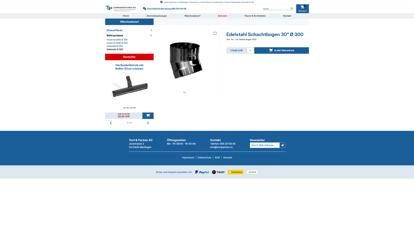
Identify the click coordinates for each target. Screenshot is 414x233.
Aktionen (222, 16)
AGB (217, 157)
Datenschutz (204, 157)
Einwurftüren (115, 30)
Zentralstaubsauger (156, 16)
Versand (227, 157)
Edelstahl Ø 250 (115, 46)
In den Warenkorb (284, 50)
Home (126, 16)
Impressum (188, 157)
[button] (148, 123)
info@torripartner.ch (221, 147)
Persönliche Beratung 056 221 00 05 (166, 8)
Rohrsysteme (115, 35)
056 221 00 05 (227, 143)
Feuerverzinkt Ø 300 (117, 43)
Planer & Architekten (255, 16)
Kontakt (287, 16)
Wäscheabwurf (192, 16)
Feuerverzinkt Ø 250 (117, 39)
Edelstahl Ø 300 (115, 49)
